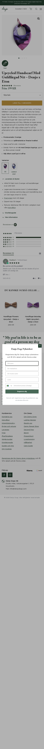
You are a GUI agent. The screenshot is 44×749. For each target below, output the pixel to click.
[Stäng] (40, 346)
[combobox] (9, 386)
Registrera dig (22, 391)
